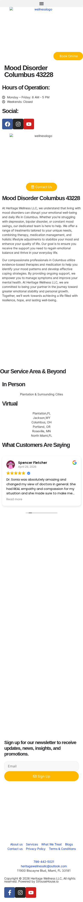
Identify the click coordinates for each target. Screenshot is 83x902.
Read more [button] (14, 499)
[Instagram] (18, 124)
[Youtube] (28, 124)
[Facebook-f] (9, 892)
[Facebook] (7, 124)
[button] (41, 3)
